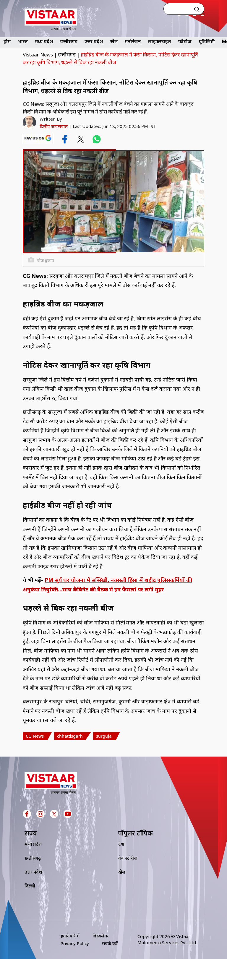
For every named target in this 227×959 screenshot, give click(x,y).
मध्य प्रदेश (44, 41)
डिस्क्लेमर (101, 936)
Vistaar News (38, 54)
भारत (23, 41)
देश (121, 844)
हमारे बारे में (70, 936)
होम (7, 41)
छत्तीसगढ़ (69, 41)
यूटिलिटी (207, 41)
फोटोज (185, 41)
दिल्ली (30, 885)
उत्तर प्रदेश (94, 41)
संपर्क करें (110, 943)
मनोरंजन (133, 41)
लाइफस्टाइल (159, 41)
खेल (114, 41)
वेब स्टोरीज (127, 858)
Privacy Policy (75, 943)
